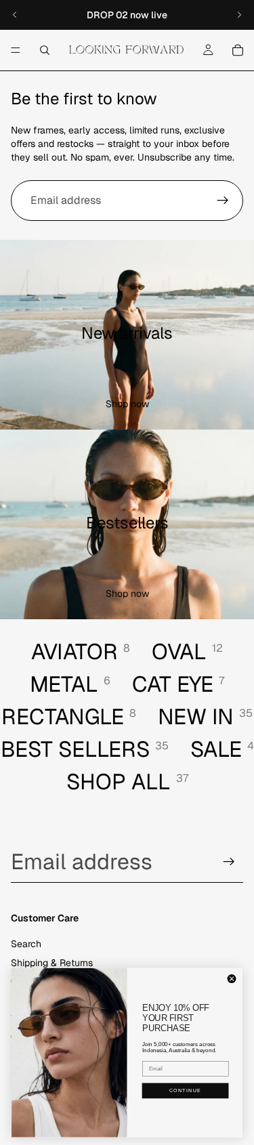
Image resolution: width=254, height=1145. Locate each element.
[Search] (45, 50)
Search (26, 944)
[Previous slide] (15, 15)
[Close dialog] (231, 979)
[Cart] (238, 50)
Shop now (127, 404)
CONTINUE (185, 1090)
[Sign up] (223, 200)
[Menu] (15, 50)
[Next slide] (239, 15)
